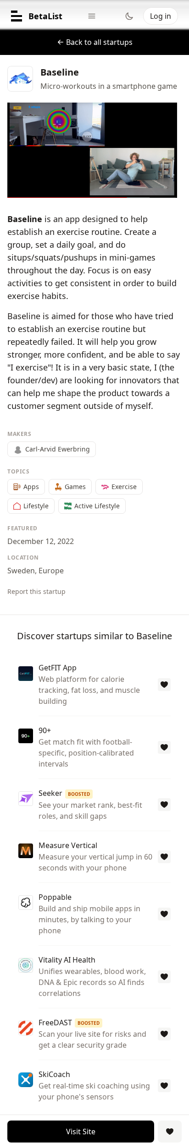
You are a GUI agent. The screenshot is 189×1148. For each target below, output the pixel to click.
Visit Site (80, 1131)
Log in (160, 16)
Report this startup (36, 591)
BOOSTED (79, 794)
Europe (51, 571)
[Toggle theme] (129, 16)
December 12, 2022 (40, 541)
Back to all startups (99, 42)
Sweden (21, 571)
